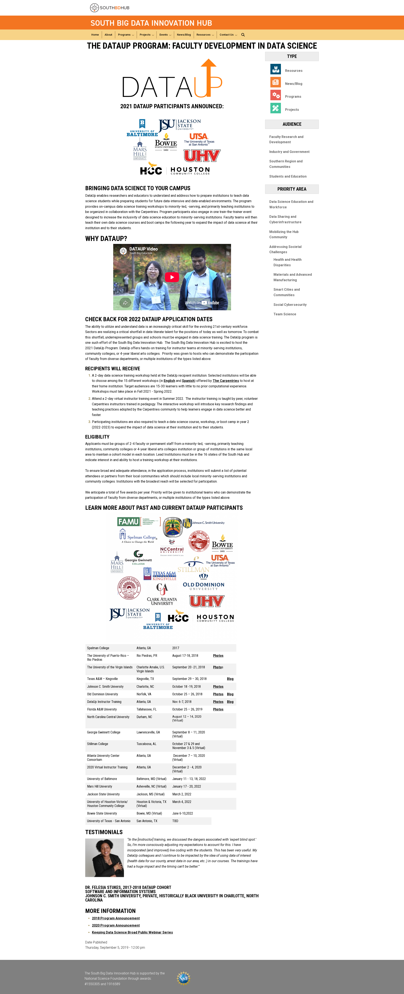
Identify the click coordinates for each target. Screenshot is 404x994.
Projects (145, 34)
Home (95, 34)
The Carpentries (226, 381)
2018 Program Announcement (116, 918)
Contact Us (227, 34)
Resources (203, 34)
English (169, 381)
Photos (218, 656)
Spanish (188, 381)
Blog (230, 679)
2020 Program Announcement (116, 925)
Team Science (285, 314)
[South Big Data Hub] (114, 7)
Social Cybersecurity (290, 305)
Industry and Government (289, 152)
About (108, 34)
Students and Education (288, 176)
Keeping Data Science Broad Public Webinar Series (132, 932)
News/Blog (184, 34)
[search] (243, 34)
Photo (217, 667)
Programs (124, 34)
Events (163, 34)
